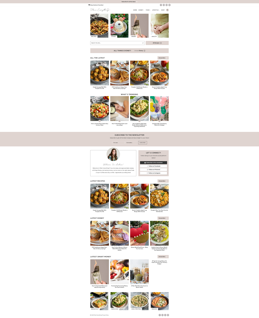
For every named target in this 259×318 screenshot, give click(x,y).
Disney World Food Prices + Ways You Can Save (139, 248)
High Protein (136, 309)
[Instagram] (164, 5)
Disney (113, 36)
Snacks (154, 309)
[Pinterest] (167, 5)
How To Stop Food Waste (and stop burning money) (99, 286)
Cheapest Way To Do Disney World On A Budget (159, 124)
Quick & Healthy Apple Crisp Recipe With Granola (159, 87)
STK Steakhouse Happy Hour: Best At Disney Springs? (119, 87)
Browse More (162, 57)
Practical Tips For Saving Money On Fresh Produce (119, 286)
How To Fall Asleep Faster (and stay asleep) (119, 124)
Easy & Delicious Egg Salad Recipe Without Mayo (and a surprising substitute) (139, 125)
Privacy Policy (105, 315)
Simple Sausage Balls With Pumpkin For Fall (99, 87)
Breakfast (95, 309)
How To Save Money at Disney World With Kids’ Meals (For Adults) (119, 249)
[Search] (143, 43)
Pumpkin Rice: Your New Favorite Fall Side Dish (159, 210)
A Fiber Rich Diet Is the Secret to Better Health (139, 286)
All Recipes (156, 43)
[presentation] (99, 73)
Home (135, 10)
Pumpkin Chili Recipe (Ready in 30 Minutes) (139, 87)
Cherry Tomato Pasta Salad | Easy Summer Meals (99, 124)
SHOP (163, 10)
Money (134, 36)
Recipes (94, 36)
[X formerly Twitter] (169, 5)
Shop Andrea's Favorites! (96, 5)
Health (154, 36)
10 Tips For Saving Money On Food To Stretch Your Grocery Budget (159, 262)
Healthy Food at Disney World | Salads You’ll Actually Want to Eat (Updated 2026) (159, 249)
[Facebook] (161, 5)
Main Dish (114, 309)
